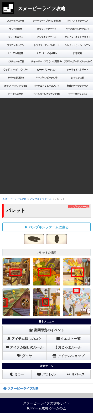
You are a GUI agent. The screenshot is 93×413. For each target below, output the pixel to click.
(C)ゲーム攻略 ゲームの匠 (46, 408)
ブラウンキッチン (15, 45)
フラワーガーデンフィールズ (78, 61)
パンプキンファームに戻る (49, 227)
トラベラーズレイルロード (46, 45)
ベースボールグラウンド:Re (46, 93)
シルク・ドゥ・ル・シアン (77, 45)
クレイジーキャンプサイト (77, 36)
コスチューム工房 (15, 61)
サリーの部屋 (15, 28)
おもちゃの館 (77, 77)
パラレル (49, 374)
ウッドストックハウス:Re (15, 69)
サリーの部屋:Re (16, 77)
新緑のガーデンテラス (77, 85)
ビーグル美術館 (15, 53)
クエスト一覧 (71, 338)
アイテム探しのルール (26, 347)
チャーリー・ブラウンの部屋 (47, 20)
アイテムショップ (71, 355)
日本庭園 (77, 53)
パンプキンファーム (46, 36)
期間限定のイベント (49, 330)
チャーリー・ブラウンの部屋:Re (46, 61)
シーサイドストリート (77, 69)
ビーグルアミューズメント (46, 85)
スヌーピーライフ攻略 (14, 198)
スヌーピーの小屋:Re (46, 53)
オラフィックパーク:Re (15, 85)
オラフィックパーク (46, 28)
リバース (78, 374)
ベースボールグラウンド (77, 28)
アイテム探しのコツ (26, 338)
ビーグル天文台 (15, 93)
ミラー (19, 374)
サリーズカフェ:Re (77, 93)
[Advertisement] (46, 147)
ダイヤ (27, 355)
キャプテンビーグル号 (46, 77)
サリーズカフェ (15, 36)
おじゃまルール (69, 347)
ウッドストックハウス (77, 20)
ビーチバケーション (46, 69)
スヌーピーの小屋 (15, 20)
